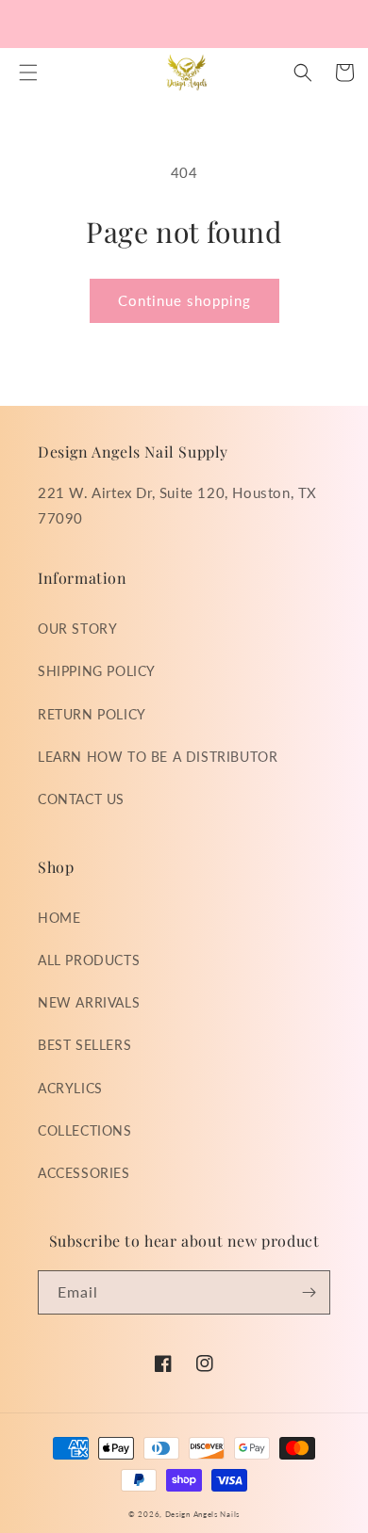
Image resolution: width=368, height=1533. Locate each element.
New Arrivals (89, 1002)
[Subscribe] (308, 1292)
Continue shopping (184, 300)
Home (59, 918)
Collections (85, 1130)
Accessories (84, 1173)
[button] (28, 72)
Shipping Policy (97, 671)
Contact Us (81, 799)
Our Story (77, 629)
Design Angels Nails (202, 1514)
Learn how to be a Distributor (157, 757)
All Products (89, 960)
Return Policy (92, 714)
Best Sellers (84, 1045)
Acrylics (70, 1088)
